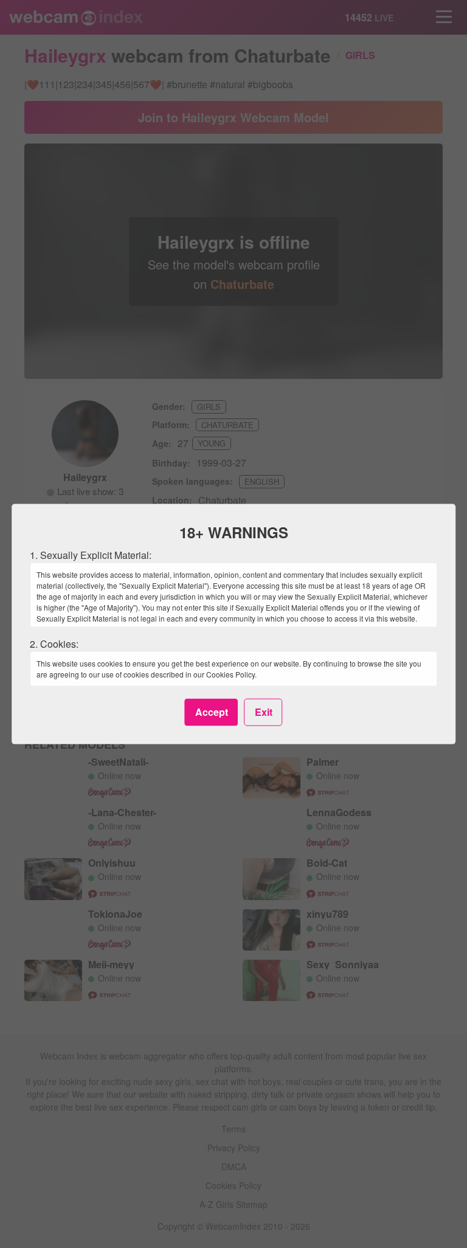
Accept (211, 712)
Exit (263, 712)
